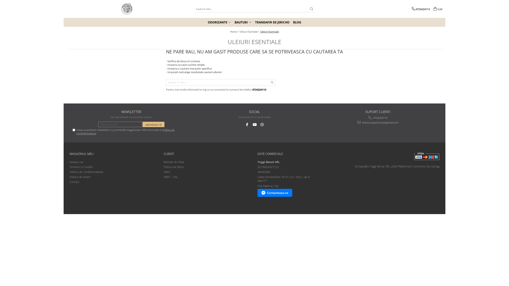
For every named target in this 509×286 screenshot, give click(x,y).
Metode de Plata (174, 162)
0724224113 (380, 118)
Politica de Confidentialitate (86, 172)
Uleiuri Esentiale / (250, 31)
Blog (297, 22)
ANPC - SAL (171, 177)
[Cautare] (311, 9)
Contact (74, 182)
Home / (234, 31)
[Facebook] (247, 124)
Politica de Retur (174, 167)
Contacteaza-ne (277, 192)
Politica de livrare (80, 177)
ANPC (167, 172)
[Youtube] (254, 124)
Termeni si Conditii (81, 167)
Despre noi (76, 162)
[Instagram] (262, 124)
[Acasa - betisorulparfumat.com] (127, 9)
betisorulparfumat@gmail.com (380, 122)
